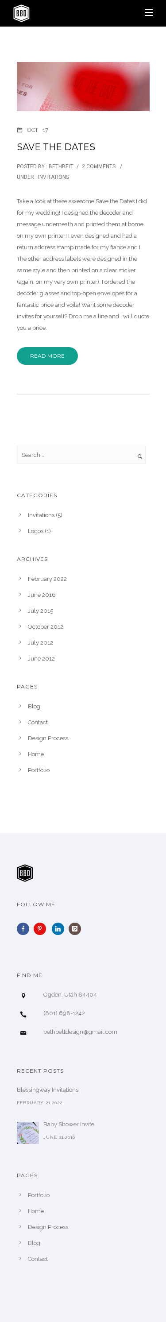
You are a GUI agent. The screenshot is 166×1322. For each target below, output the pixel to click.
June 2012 (41, 658)
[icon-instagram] (77, 929)
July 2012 (40, 642)
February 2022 (47, 579)
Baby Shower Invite (68, 1124)
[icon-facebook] (25, 929)
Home (36, 754)
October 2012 (45, 626)
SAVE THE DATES (56, 147)
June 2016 (42, 594)
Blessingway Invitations (47, 1089)
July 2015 (40, 610)
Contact (38, 722)
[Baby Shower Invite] (28, 1133)
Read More (47, 355)
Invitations (53, 177)
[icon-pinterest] (42, 929)
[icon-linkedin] (60, 929)
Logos (35, 531)
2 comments (99, 166)
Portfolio (39, 770)
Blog (34, 706)
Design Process (48, 738)
